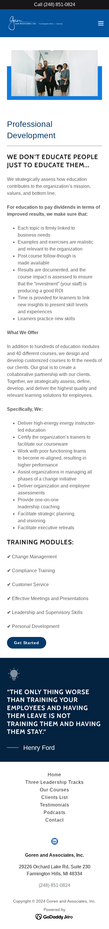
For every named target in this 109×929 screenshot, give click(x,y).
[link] (37, 23)
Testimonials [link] (54, 804)
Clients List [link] (54, 797)
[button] (101, 23)
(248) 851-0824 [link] (54, 885)
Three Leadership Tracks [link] (54, 782)
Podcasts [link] (54, 812)
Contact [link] (54, 820)
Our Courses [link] (54, 789)
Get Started (26, 642)
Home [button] (54, 774)
